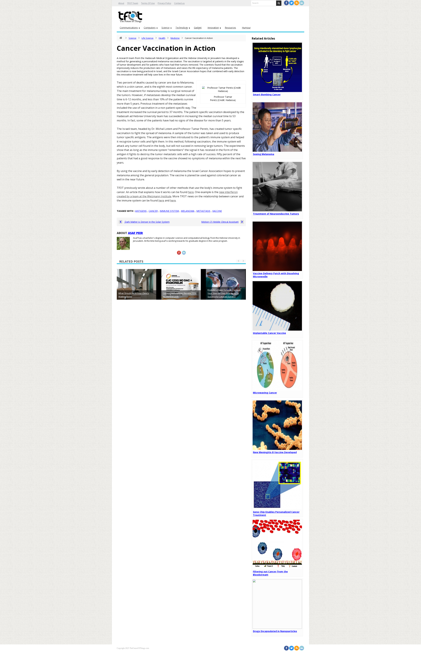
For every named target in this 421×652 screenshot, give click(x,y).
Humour (246, 27)
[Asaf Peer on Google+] (179, 253)
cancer (153, 211)
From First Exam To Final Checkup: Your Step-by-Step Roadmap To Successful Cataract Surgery (224, 293)
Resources (230, 27)
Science (165, 27)
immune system (169, 211)
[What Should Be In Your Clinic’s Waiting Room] (136, 289)
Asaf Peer (135, 233)
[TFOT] (131, 16)
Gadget (198, 27)
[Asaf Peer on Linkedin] (184, 253)
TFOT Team (132, 3)
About (121, 3)
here (191, 192)
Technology (181, 27)
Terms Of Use (148, 3)
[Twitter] (291, 2)
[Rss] (296, 2)
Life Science (147, 38)
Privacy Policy (164, 3)
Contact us (179, 3)
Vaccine (217, 211)
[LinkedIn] (301, 2)
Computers (150, 27)
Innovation (213, 27)
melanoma (187, 211)
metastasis (203, 211)
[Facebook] (286, 2)
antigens (141, 211)
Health (162, 38)
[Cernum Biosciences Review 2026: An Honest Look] (181, 289)
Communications (129, 27)
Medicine (175, 38)
